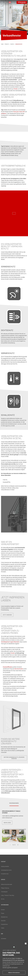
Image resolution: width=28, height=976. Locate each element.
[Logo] (22, 2)
